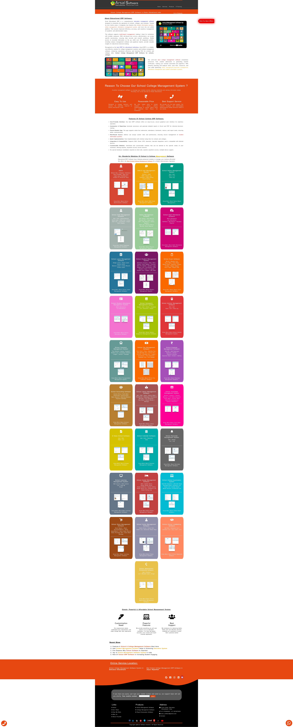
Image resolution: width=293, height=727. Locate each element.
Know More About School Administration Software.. (121, 201)
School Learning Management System (121, 481)
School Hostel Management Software (146, 481)
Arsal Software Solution (144, 724)
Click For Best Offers (206, 21)
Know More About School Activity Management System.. (171, 333)
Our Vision (115, 710)
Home (159, 6)
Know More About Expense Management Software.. (172, 378)
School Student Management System (146, 259)
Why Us (114, 714)
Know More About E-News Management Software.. (121, 464)
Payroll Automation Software (145, 712)
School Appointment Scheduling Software (146, 569)
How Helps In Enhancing (140, 648)
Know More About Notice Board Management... (172, 201)
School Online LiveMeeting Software (171, 525)
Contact (163, 716)
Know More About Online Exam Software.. (172, 511)
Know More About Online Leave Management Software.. (121, 290)
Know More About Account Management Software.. (121, 422)
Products (171, 6)
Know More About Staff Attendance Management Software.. (172, 245)
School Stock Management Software (121, 525)
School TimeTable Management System (171, 392)
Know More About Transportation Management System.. (121, 378)
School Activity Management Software (172, 304)
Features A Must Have (136, 646)
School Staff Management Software (121, 215)
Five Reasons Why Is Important (130, 650)
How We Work (116, 712)
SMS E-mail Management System (146, 171)
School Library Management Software (146, 392)
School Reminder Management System (171, 436)
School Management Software (145, 707)
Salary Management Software (146, 215)
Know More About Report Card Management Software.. (172, 290)
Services (164, 6)
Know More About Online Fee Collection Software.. (146, 378)
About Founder (116, 716)
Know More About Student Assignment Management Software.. (146, 333)
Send (153, 696)
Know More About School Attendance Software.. (121, 333)
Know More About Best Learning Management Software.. (121, 511)
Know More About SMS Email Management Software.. (146, 201)
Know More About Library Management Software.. (146, 424)
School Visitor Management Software (146, 525)
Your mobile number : (130, 696)
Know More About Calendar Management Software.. (146, 464)
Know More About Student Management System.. (146, 290)
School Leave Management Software (120, 259)
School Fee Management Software (146, 348)
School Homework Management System (146, 304)
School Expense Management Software (172, 348)
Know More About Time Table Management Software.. (172, 423)
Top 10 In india (132, 652)
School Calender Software (146, 436)
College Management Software (145, 710)
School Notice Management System (171, 171)
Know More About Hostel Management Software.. (146, 511)
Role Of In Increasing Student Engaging (135, 654)
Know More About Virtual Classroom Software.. (172, 554)
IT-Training (179, 6)
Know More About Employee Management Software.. (121, 246)
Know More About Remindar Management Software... (172, 464)
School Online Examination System (171, 481)
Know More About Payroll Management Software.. (146, 247)
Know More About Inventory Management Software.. (121, 554)
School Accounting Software (121, 392)
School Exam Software (172, 259)
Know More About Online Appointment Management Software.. (146, 600)
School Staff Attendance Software (171, 215)
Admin (121, 170)
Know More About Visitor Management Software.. (146, 554)
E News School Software (121, 436)
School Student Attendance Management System (120, 304)
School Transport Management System (121, 348)
